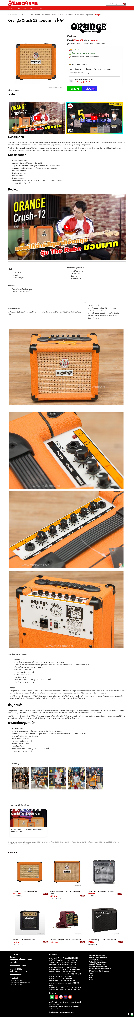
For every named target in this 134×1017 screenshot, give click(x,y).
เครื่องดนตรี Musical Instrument (37, 14)
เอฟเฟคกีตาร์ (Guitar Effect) (97, 964)
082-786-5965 (76, 987)
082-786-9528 (67, 978)
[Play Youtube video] (37, 118)
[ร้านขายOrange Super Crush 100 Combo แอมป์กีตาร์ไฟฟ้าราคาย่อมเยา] (67, 872)
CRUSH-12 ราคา (59, 842)
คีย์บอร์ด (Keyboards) (95, 960)
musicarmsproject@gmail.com (84, 82)
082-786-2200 (76, 974)
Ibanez (91, 977)
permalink (26, 844)
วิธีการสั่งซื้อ (14, 955)
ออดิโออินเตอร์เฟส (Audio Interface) (100, 969)
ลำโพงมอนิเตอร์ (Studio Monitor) (99, 971)
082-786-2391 (75, 989)
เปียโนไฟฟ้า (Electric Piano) (98, 962)
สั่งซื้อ (32, 8)
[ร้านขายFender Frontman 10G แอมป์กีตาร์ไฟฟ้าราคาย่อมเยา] (104, 872)
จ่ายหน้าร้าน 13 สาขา (76, 69)
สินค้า (25, 8)
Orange (97, 14)
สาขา (18, 8)
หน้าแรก (11, 8)
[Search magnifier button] (124, 4)
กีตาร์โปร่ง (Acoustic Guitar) (98, 958)
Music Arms (13, 14)
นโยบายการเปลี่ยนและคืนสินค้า (21, 960)
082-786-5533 (71, 965)
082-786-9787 (71, 981)
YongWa (10, 844)
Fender (91, 973)
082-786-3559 (72, 960)
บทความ (40, 8)
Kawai (91, 980)
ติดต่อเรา (13, 957)
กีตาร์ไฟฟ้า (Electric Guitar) (97, 955)
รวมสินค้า (13, 962)
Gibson (91, 975)
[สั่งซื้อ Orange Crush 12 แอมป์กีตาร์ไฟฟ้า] (74, 89)
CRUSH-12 (40, 842)
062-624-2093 (73, 958)
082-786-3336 (70, 972)
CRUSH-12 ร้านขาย (70, 842)
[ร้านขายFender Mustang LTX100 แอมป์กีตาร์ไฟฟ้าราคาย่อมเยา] (104, 920)
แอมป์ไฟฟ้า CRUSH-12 (112, 842)
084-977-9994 (72, 967)
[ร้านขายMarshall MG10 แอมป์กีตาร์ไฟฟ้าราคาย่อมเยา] (29, 920)
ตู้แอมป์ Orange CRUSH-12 (97, 842)
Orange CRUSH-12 (82, 842)
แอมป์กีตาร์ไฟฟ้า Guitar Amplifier (79, 14)
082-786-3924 (66, 976)
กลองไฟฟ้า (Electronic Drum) (98, 966)
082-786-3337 (72, 962)
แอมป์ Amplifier (58, 14)
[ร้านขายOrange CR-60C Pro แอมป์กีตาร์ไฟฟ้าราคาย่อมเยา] (29, 872)
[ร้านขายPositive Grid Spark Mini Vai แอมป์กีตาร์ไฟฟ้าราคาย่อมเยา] (67, 920)
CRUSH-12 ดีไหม (49, 842)
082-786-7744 (75, 969)
